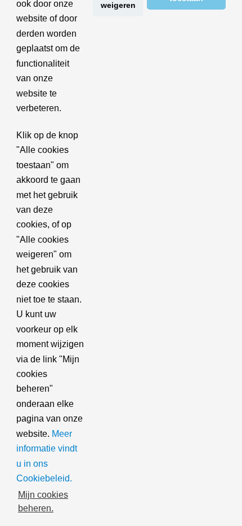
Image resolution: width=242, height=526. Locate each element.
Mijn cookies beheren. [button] (43, 501)
